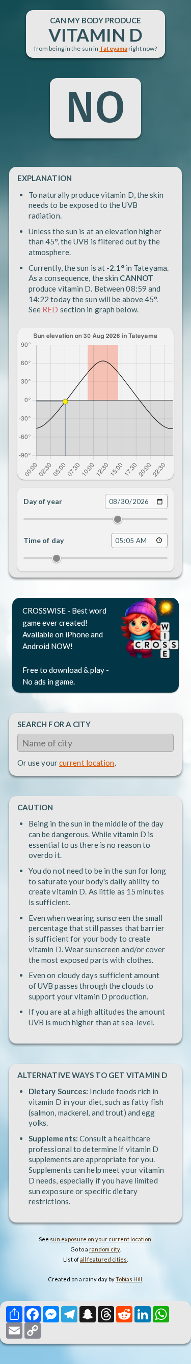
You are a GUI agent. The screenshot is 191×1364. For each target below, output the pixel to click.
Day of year (42, 501)
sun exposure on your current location (100, 1239)
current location (87, 762)
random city (104, 1249)
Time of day (43, 540)
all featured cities (103, 1259)
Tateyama (113, 48)
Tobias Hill (129, 1279)
